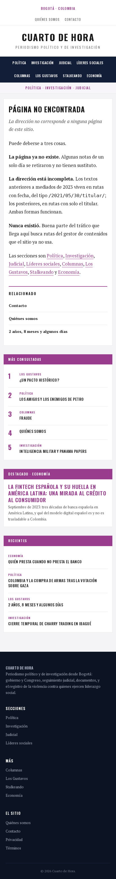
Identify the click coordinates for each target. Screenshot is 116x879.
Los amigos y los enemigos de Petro (51, 399)
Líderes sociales (90, 62)
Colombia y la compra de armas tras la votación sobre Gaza (52, 583)
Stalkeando (72, 75)
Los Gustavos (46, 75)
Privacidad (14, 839)
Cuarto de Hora (58, 37)
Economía (94, 75)
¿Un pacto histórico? (39, 380)
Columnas (22, 75)
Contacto (73, 19)
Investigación (42, 62)
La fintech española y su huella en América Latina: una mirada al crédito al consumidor (57, 493)
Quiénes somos (47, 19)
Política (19, 62)
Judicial (65, 62)
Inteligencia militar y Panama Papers (53, 451)
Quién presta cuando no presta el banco (45, 561)
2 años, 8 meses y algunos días (38, 331)
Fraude (25, 418)
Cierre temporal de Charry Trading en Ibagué (49, 623)
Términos (13, 848)
